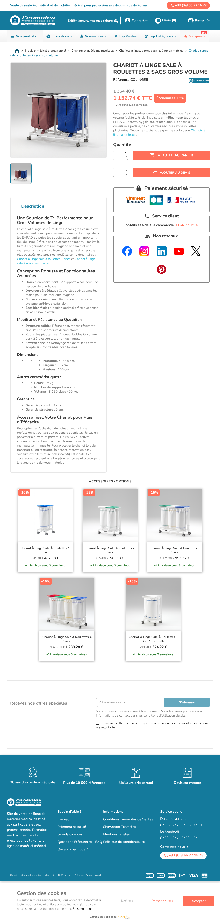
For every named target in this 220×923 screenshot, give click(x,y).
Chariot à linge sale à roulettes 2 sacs (43, 259)
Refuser (127, 901)
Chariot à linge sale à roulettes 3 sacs (174, 550)
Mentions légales (116, 834)
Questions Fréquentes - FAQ (79, 841)
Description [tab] (32, 206)
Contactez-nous (175, 846)
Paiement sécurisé (71, 826)
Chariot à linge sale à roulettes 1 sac (45, 550)
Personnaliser (162, 901)
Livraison (64, 819)
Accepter (199, 901)
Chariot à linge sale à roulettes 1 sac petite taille (153, 639)
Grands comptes (70, 834)
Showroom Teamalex (119, 826)
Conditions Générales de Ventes (128, 819)
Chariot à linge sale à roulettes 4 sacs (66, 639)
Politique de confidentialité (124, 841)
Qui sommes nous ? (72, 849)
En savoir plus (82, 909)
